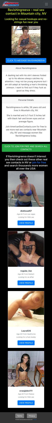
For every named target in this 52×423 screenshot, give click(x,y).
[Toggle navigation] (46, 4)
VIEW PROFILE (26, 223)
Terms (19, 416)
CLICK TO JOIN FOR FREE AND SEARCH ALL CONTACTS (26, 148)
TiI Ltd (34, 419)
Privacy (32, 416)
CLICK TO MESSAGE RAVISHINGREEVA (26, 60)
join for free (39, 162)
